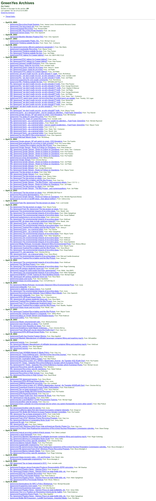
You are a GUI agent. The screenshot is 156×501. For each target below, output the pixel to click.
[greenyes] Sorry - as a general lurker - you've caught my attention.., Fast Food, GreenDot (46, 113)
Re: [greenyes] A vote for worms (23, 398)
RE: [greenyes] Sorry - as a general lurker (26, 127)
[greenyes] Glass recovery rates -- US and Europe (30, 457)
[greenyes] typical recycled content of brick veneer (30, 432)
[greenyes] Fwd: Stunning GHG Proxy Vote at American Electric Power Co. (40, 426)
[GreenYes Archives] (8, 13)
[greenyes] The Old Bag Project (22, 264)
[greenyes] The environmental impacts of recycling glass (32, 211)
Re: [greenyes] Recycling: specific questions (28, 453)
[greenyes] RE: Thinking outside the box (26, 82)
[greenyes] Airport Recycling (21, 29)
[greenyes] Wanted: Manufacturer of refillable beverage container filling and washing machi (46, 338)
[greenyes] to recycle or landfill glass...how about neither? (33, 199)
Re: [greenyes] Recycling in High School (26, 375)
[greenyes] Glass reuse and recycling (25, 307)
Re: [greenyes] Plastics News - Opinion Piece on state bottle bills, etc (38, 471)
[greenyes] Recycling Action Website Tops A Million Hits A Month (36, 293)
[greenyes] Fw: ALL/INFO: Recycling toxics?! (28, 135)
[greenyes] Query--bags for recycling (24, 65)
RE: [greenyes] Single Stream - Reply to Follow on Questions (34, 149)
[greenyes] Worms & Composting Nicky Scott (28, 416)
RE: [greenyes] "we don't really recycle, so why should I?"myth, (35, 90)
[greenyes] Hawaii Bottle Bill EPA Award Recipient (30, 391)
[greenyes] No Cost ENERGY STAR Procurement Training (33, 400)
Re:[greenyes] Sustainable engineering (26, 459)
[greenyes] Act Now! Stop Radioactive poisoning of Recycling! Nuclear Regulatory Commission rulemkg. (52, 428)
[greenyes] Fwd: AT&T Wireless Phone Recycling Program (33, 418)
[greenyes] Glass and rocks (21, 279)
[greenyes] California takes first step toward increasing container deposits (39, 410)
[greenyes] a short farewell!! (21, 434)
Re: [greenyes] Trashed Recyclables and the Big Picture (32, 227)
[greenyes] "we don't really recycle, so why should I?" (31, 106)
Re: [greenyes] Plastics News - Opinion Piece (28, 469)
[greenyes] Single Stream (20, 160)
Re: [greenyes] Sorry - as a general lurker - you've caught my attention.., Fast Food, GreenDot (47, 121)
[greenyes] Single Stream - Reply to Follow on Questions (33, 147)
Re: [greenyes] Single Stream (22, 166)
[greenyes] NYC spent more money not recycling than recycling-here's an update (42, 98)
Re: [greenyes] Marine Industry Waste (25, 451)
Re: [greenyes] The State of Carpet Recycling (28, 119)
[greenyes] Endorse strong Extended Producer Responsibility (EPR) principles (41, 467)
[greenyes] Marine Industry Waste (23, 443)
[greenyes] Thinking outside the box (24, 43)
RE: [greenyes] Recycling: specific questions (28, 369)
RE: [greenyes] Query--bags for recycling (26, 67)
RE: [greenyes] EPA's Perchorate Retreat (26, 480)
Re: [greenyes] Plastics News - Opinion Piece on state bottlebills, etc (37, 490)
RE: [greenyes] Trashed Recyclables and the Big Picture (33, 248)
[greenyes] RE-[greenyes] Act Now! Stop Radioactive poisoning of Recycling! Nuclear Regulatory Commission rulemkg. (58, 447)
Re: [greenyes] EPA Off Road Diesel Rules (27, 332)
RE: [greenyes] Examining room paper (25, 488)
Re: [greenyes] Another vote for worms (25, 408)
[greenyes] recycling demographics (24, 158)
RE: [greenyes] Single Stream (22, 174)
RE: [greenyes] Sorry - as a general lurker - (27, 123)
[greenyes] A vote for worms (21, 371)
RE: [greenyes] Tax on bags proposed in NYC (28, 414)
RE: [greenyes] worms (19, 348)
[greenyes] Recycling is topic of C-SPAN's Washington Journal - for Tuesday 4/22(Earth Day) (47, 385)
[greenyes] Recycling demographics (24, 195)
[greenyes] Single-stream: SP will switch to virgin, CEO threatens (36, 115)
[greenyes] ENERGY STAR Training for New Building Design (34, 275)
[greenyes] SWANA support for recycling (26, 383)
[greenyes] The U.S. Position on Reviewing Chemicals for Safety (36, 492)
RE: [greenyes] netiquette (20, 295)
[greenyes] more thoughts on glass (24, 324)
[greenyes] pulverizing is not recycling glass (27, 217)
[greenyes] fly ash (17, 422)
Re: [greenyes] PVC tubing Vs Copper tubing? (28, 59)
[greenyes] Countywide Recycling (23, 49)
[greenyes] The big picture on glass (24, 172)
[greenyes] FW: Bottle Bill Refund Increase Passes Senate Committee (38, 412)
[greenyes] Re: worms (19, 346)
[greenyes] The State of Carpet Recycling (26, 117)
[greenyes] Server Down (20, 33)
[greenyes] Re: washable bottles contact (26, 359)
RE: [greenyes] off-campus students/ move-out (28, 277)
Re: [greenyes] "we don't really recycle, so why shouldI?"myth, (35, 111)
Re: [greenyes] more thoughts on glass (25, 326)
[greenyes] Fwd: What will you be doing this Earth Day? (32, 330)
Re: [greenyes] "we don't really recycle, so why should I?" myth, (35, 102)
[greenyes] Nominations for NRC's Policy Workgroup (31, 484)
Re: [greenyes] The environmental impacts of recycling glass (34, 213)
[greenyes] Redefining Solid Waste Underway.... (29, 328)
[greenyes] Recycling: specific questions (26, 367)
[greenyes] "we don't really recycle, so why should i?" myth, (34, 74)
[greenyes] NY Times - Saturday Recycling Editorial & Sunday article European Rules (44, 363)
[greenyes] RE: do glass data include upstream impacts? (33, 221)
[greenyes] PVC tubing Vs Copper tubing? (27, 55)
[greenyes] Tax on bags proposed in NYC (26, 389)
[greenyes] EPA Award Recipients (23, 393)
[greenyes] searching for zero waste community (29, 80)
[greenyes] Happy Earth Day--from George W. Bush (30, 396)
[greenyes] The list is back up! (22, 26)
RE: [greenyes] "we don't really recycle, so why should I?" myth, (35, 88)
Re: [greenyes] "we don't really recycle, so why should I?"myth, (35, 104)
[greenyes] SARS (17, 318)
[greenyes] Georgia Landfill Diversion (25, 63)
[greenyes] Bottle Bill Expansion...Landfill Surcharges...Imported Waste (38, 498)
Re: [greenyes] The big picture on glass (26, 176)
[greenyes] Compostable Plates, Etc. (24, 41)
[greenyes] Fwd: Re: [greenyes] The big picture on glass (32, 203)
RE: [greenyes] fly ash (19, 424)
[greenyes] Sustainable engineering (24, 445)
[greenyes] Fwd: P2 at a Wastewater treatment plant (31, 303)
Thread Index (10, 16)
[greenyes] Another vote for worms (23, 402)
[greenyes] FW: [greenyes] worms (23, 379)
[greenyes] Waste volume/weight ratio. (25, 322)
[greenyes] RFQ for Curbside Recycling (26, 473)
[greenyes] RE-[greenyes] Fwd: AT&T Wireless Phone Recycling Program (39, 449)
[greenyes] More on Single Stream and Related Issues (32, 316)
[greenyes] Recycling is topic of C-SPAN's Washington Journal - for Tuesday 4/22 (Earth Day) (47, 361)
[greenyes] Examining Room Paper (24, 494)
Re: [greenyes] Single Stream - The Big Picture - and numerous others (38, 182)
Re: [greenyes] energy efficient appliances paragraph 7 (32, 47)
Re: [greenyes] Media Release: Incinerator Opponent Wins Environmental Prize (42, 285)
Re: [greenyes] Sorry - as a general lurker (26, 229)
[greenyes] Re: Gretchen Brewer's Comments (28, 314)
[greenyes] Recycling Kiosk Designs (24, 24)
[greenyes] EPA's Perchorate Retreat (25, 476)
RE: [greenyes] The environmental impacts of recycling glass (34, 215)
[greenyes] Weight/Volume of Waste (24, 357)
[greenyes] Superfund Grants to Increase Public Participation (34, 387)
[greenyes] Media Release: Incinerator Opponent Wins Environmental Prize (40, 244)
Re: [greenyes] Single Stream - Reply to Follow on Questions (34, 170)
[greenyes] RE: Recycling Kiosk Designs (26, 31)
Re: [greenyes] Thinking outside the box (26, 51)
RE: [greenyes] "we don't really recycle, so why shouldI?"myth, (35, 94)
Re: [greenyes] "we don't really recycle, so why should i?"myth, (35, 84)
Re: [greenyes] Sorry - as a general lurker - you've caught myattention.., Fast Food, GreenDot (47, 125)
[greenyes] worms (17, 342)
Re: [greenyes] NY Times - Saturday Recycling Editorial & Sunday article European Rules (46, 365)
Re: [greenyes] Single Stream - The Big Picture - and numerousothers (38, 188)
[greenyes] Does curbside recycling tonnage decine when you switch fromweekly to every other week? (51, 404)
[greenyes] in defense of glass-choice (25, 289)
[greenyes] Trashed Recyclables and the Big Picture (31, 145)
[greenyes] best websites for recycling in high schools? (32, 143)
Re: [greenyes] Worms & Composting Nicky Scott (30, 420)
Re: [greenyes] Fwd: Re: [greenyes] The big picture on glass (34, 209)
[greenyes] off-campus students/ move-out (27, 268)
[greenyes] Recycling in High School (25, 373)
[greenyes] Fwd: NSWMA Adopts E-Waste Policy (29, 352)
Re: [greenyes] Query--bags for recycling (26, 70)
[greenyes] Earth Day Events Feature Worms (28, 336)
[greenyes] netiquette (18, 287)
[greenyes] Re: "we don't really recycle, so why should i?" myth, (35, 76)
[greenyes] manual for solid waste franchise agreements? (33, 270)
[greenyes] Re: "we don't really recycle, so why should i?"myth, (35, 78)
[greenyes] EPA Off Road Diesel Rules (25, 297)
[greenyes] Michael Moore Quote (23, 137)
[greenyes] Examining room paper (23, 486)
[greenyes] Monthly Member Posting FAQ (26, 37)
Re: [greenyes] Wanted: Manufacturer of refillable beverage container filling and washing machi (48, 344)
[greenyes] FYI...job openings (22, 252)
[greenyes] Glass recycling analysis (24, 281)
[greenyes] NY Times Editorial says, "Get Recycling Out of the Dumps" (38, 355)
